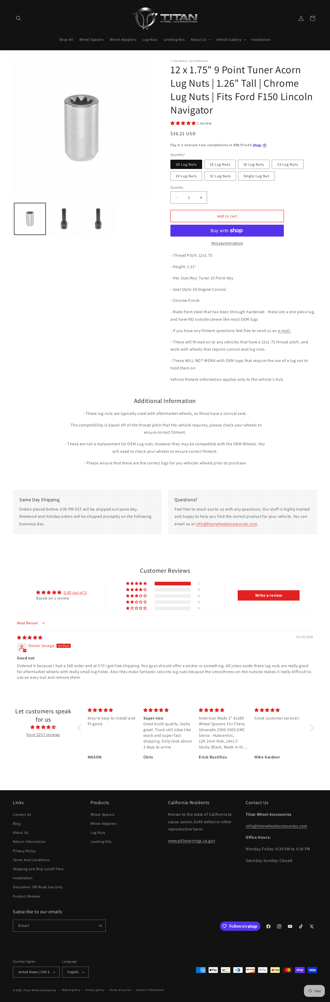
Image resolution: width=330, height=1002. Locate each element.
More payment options (227, 243)
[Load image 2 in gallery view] (64, 219)
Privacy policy (94, 990)
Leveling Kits (101, 841)
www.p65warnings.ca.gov (191, 840)
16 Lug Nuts (253, 164)
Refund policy (71, 990)
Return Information (29, 841)
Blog (16, 823)
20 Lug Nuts (186, 164)
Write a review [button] (268, 595)
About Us (20, 832)
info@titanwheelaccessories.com (226, 524)
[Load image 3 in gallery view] (98, 219)
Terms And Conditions (31, 860)
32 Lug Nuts (220, 176)
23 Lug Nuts (287, 164)
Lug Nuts (97, 832)
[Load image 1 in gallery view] (30, 219)
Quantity (176, 187)
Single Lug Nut (256, 176)
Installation (22, 878)
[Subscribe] (99, 926)
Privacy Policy (24, 851)
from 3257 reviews (43, 734)
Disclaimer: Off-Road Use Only (37, 887)
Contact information (150, 990)
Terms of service (120, 990)
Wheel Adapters (103, 823)
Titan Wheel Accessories (39, 990)
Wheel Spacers (102, 814)
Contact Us (22, 814)
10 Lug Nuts (220, 164)
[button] (18, 18)
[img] (30, 637)
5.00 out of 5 (75, 592)
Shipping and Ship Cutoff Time (38, 869)
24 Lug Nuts (186, 176)
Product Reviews (26, 896)
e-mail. (284, 330)
